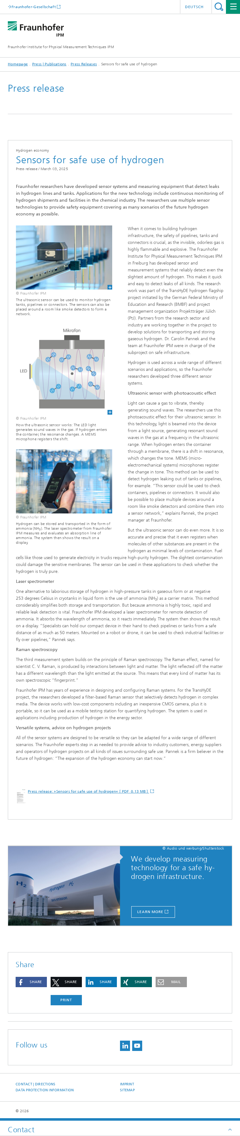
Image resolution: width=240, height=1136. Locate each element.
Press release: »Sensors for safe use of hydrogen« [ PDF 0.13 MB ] (88, 791)
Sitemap (127, 1090)
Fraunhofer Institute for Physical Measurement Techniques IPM (61, 47)
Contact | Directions (36, 1084)
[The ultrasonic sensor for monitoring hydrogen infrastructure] (60, 257)
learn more (150, 912)
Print (66, 1000)
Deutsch (194, 7)
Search (219, 6)
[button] (31, 982)
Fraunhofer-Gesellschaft (34, 7)
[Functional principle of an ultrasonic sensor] (60, 369)
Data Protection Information (45, 1090)
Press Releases (84, 64)
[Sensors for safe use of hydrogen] (60, 481)
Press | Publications (49, 64)
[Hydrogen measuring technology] (67, 886)
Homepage (18, 64)
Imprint (127, 1084)
